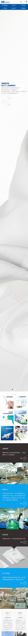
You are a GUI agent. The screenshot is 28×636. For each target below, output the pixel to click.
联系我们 (23, 8)
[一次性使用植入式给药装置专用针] (7, 417)
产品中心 (14, 5)
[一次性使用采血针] (21, 401)
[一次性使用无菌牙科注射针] (21, 433)
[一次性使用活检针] (7, 433)
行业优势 (23, 5)
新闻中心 (14, 8)
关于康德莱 (4, 5)
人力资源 (4, 8)
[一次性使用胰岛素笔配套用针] (21, 417)
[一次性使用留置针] (7, 401)
